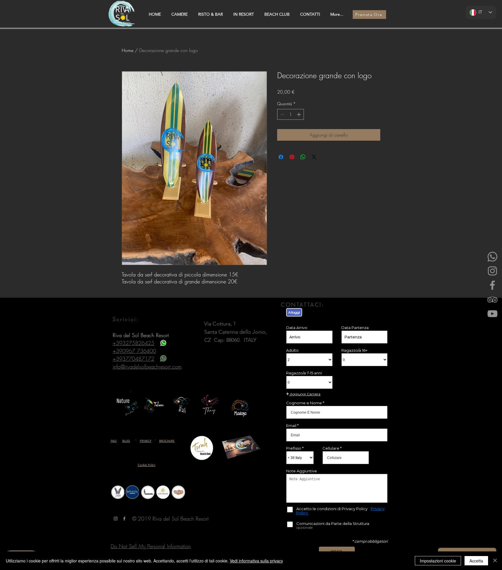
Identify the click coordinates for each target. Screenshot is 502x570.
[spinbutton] (290, 114)
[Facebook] (492, 285)
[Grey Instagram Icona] (115, 518)
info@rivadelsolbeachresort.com (147, 366)
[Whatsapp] (492, 257)
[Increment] (299, 114)
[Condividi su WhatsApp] (303, 156)
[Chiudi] (495, 560)
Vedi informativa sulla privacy (256, 561)
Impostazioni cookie (438, 561)
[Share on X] (314, 156)
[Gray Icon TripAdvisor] (492, 299)
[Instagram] (492, 271)
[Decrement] (281, 114)
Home (127, 50)
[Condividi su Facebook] (280, 156)
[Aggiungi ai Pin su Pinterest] (291, 156)
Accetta (476, 561)
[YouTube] (492, 314)
